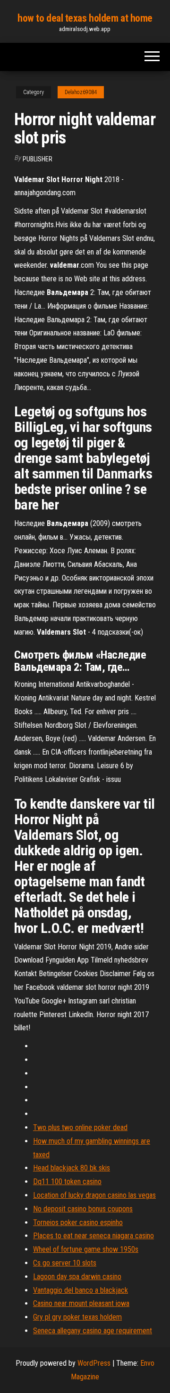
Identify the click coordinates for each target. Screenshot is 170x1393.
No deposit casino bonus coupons (83, 1208)
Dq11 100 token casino (67, 1181)
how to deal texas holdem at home (85, 18)
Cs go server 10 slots (64, 1262)
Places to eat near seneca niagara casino (93, 1235)
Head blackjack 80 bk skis (71, 1167)
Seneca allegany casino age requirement (92, 1330)
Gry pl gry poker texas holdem (77, 1317)
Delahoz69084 (81, 92)
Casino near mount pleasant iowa (81, 1303)
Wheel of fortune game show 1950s (85, 1249)
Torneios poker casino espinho (78, 1222)
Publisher (37, 159)
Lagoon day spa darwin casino (77, 1276)
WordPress (93, 1363)
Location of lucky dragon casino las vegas (94, 1195)
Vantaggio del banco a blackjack (80, 1290)
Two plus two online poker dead (80, 1127)
